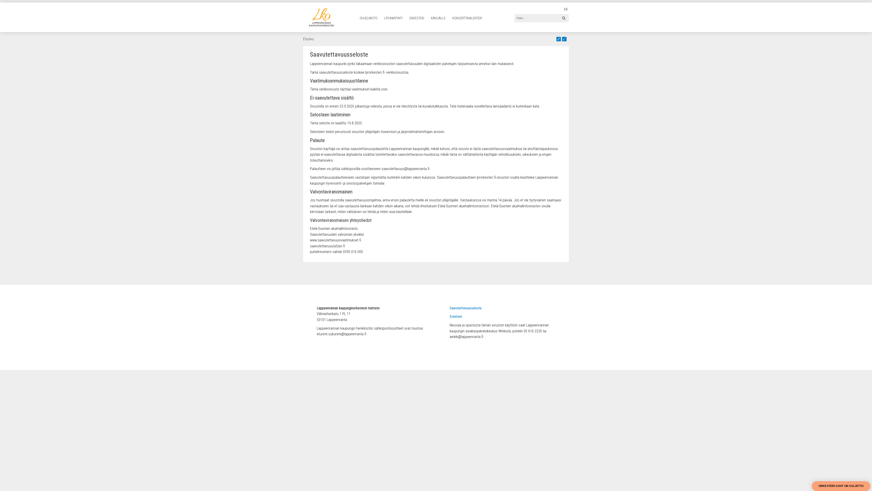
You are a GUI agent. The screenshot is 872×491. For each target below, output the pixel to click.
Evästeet (456, 316)
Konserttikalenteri (467, 18)
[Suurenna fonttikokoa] (558, 39)
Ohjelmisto (368, 18)
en (565, 9)
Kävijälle (438, 18)
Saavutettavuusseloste (466, 308)
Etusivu (308, 39)
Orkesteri (416, 18)
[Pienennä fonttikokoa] (564, 39)
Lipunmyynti (393, 18)
